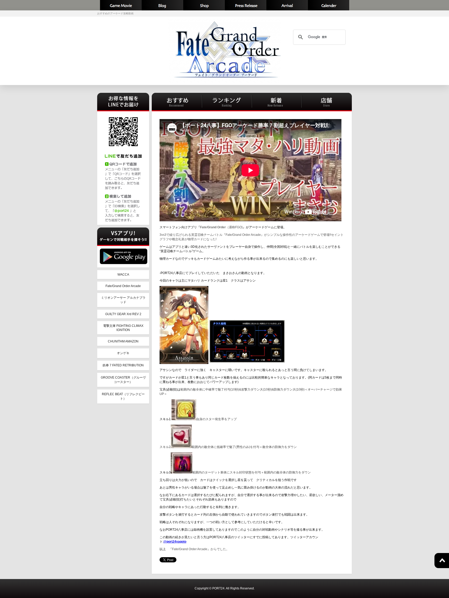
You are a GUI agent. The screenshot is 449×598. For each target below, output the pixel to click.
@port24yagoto (174, 541)
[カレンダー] (328, 5)
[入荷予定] (287, 5)
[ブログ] (162, 5)
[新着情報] (245, 5)
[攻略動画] (120, 5)
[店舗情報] (203, 5)
